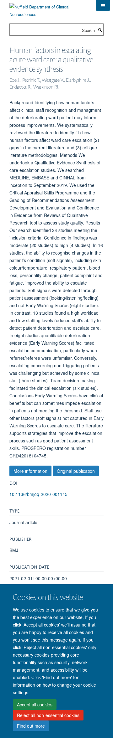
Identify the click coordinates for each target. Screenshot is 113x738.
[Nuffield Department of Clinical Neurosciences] (47, 8)
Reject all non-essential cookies (48, 715)
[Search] (99, 29)
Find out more (31, 726)
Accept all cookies (34, 704)
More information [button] (30, 471)
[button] (103, 5)
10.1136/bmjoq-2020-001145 (38, 494)
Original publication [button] (76, 471)
